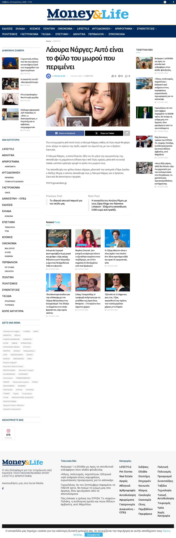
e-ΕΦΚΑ (27, 331)
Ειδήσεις (7, 28)
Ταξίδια (45, 34)
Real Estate (9, 248)
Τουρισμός (9, 305)
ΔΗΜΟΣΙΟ (27, 339)
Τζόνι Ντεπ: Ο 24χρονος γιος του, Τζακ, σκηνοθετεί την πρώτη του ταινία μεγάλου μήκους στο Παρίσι (116, 300)
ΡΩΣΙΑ (35, 382)
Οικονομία (65, 28)
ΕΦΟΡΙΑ (6, 351)
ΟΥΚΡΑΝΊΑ (23, 374)
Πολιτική (49, 28)
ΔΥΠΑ (5, 343)
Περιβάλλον (96, 34)
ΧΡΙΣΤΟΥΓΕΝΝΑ (9, 401)
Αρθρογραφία (123, 28)
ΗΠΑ (5, 355)
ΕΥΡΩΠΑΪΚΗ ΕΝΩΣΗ (11, 347)
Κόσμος (35, 28)
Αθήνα (17, 335)
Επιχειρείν (9, 256)
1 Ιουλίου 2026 (53, 269)
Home (48, 41)
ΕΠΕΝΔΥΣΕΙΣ (26, 343)
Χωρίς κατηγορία (12, 311)
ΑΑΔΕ (36, 331)
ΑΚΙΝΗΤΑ (7, 335)
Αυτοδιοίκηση (101, 28)
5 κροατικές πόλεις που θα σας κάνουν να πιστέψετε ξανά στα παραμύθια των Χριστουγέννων (30, 65)
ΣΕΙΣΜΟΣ (21, 386)
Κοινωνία (9, 216)
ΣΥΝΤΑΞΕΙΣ (7, 390)
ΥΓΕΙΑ (5, 397)
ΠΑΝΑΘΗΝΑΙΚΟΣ (23, 378)
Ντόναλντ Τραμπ (26, 370)
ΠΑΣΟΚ (6, 382)
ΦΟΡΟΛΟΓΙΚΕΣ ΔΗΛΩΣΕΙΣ (22, 397)
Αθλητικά (79, 34)
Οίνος (7, 192)
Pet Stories (9, 267)
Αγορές (8, 252)
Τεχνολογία (10, 227)
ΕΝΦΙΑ (14, 343)
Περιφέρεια (9, 177)
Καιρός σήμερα (9, 362)
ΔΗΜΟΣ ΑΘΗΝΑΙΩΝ (11, 339)
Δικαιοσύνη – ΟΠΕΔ (14, 198)
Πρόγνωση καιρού (21, 382)
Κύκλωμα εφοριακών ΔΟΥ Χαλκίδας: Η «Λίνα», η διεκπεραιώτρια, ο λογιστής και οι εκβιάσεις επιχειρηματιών (30, 119)
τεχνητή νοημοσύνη (11, 409)
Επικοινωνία (117, 34)
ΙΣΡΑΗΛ (30, 355)
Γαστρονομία (29, 34)
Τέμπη (15, 394)
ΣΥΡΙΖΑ (19, 390)
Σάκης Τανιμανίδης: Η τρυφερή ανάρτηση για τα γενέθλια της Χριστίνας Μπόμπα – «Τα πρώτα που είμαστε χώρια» (87, 300)
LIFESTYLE (83, 28)
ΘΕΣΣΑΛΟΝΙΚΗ (17, 355)
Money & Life (59, 76)
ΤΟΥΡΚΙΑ (29, 390)
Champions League (11, 331)
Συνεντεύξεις (146, 28)
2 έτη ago (26, 73)
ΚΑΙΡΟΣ (6, 359)
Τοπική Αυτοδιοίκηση (14, 181)
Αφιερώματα (10, 166)
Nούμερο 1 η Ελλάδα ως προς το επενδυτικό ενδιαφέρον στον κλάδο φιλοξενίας (164, 64)
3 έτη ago (26, 100)
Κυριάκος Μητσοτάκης (13, 366)
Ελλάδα (20, 28)
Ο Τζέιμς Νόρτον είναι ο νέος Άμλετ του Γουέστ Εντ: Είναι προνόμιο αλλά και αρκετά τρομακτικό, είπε (116, 256)
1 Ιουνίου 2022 (76, 76)
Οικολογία (9, 271)
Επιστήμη (61, 34)
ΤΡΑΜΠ (6, 394)
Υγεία (7, 231)
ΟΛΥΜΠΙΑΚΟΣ (9, 374)
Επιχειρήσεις (29, 351)
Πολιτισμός (9, 34)
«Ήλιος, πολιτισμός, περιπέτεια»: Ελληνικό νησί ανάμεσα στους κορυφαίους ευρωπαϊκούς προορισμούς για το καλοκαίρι (87, 477)
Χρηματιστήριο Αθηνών (13, 405)
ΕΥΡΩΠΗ (26, 347)
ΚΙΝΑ (29, 359)
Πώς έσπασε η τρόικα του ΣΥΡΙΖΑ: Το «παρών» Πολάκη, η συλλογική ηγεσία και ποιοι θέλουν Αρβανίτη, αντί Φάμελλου (164, 146)
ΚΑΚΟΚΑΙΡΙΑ (18, 359)
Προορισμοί (10, 301)
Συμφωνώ (93, 534)
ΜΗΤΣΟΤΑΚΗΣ (9, 370)
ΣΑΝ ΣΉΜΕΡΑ (8, 386)
